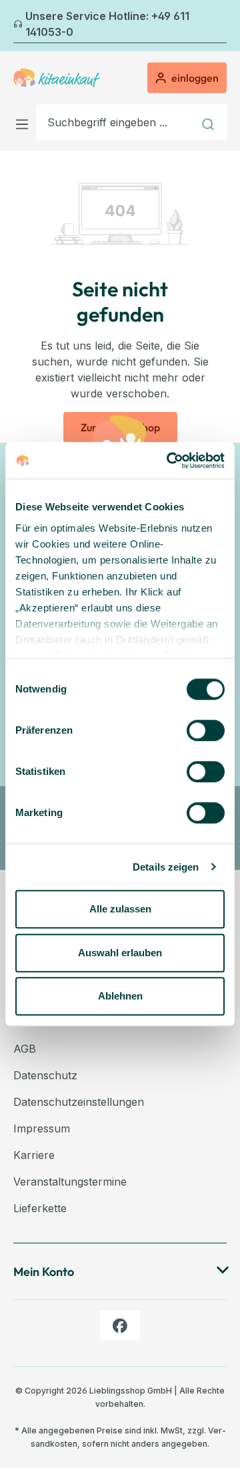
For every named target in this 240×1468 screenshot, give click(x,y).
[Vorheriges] (21, 26)
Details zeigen (166, 867)
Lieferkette (40, 1208)
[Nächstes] (219, 26)
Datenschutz (45, 1075)
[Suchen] (210, 122)
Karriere (34, 1155)
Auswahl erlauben (120, 952)
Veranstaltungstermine (70, 1181)
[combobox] (114, 122)
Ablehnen (120, 995)
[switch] (206, 730)
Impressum (41, 1128)
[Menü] (24, 122)
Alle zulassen (120, 908)
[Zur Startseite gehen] (57, 78)
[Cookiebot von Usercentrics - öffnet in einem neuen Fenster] (169, 460)
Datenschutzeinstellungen (78, 1101)
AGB (24, 1048)
